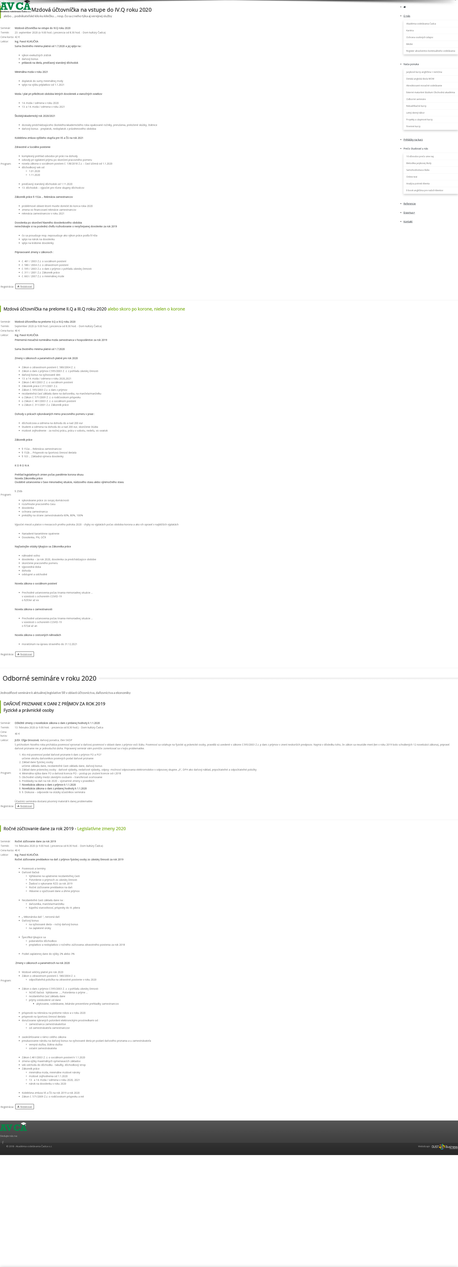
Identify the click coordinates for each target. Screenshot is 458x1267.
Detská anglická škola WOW (420, 78)
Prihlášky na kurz (413, 139)
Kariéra (410, 30)
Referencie (409, 203)
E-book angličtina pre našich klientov (424, 190)
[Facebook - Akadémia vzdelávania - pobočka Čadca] (2, 1142)
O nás (406, 16)
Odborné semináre (416, 99)
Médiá (409, 44)
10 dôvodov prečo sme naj (420, 156)
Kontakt (408, 221)
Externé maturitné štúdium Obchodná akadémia (430, 92)
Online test (411, 176)
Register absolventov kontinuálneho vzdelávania (430, 50)
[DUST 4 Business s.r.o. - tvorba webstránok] (444, 1146)
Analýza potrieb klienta (418, 183)
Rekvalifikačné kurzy (416, 105)
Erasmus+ (409, 212)
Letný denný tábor (415, 112)
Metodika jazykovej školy (418, 163)
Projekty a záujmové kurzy (419, 119)
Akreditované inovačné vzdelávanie (424, 85)
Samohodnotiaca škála (417, 169)
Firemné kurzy (413, 126)
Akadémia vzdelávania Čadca (421, 23)
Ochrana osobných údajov (419, 37)
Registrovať (26, 286)
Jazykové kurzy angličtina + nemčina (424, 71)
